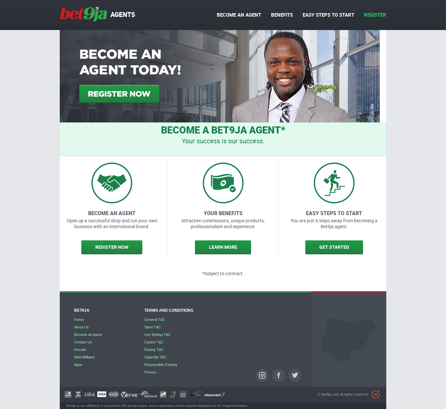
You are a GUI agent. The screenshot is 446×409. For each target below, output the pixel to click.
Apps (78, 365)
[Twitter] (294, 375)
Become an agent (239, 14)
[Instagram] (262, 375)
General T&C (154, 320)
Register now (111, 247)
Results (80, 350)
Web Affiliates (84, 357)
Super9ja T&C (155, 357)
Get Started (334, 247)
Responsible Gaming (160, 365)
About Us (81, 327)
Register (375, 14)
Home (79, 320)
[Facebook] (278, 375)
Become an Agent (88, 335)
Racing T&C (154, 350)
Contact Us (83, 342)
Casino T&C (154, 342)
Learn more (223, 247)
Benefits (282, 14)
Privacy (150, 372)
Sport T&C (152, 327)
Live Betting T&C (157, 335)
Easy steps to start (328, 14)
